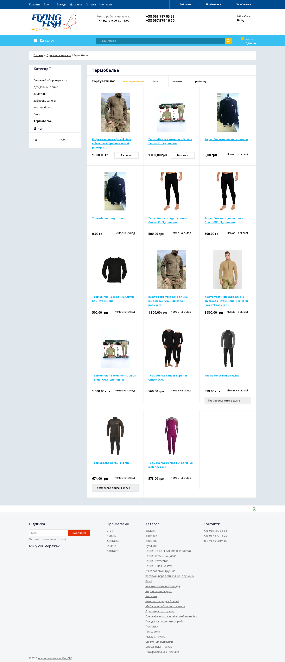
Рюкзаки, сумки (155, 636)
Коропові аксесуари (158, 591)
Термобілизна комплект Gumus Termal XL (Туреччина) (170, 141)
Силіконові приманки (159, 641)
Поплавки (151, 626)
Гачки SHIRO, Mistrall (159, 566)
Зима (148, 581)
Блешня (150, 530)
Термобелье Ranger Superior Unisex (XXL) (167, 377)
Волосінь (151, 541)
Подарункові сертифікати (162, 651)
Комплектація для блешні (162, 601)
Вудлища (151, 546)
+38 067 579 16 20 (160, 20)
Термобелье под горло (108, 218)
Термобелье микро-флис (222, 375)
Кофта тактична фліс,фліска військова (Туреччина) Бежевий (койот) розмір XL (226, 301)
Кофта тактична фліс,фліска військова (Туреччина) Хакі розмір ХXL (111, 143)
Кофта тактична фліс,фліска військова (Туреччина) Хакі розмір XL (168, 301)
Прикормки (152, 631)
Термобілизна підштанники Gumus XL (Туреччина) (167, 220)
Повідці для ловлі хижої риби (164, 621)
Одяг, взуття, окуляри (159, 611)
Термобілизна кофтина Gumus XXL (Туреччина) (113, 299)
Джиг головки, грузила (160, 571)
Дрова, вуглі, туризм (158, 646)
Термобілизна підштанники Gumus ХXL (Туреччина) (224, 220)
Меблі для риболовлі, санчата (165, 606)
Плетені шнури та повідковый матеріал (171, 616)
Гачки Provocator (156, 561)
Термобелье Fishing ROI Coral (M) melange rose (170, 465)
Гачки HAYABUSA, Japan (160, 556)
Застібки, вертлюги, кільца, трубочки (169, 576)
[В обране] (136, 100)
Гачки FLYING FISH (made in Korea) (168, 551)
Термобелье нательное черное (226, 139)
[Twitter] (39, 554)
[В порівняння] (136, 94)
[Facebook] (32, 554)
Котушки (151, 596)
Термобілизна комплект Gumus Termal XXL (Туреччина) (114, 377)
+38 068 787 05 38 (160, 16)
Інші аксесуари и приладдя (162, 586)
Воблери (151, 535)
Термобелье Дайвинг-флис (110, 463)
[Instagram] (46, 554)
